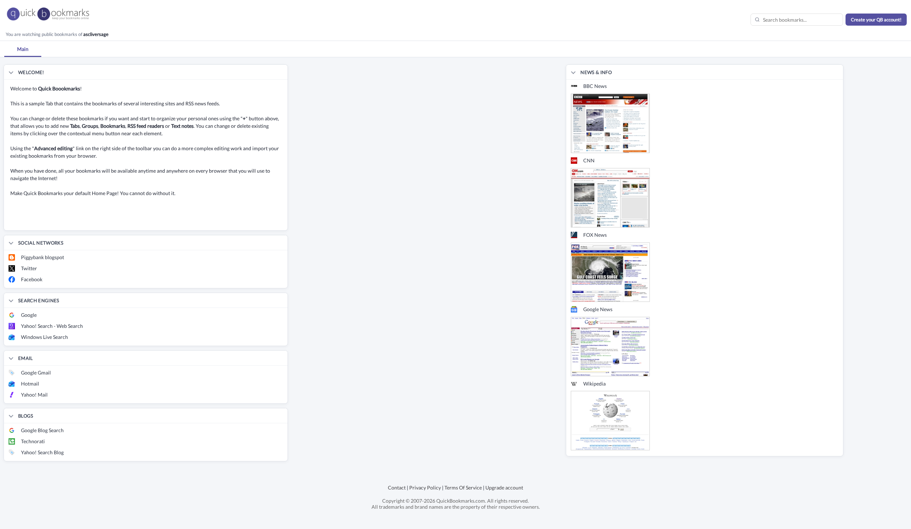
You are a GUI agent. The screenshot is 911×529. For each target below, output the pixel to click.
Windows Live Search (44, 337)
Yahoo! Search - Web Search (52, 326)
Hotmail (30, 384)
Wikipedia (594, 384)
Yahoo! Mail (34, 395)
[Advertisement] (87, 219)
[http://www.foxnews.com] (610, 271)
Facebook (31, 279)
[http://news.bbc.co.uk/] (610, 123)
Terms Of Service (463, 488)
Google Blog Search (42, 430)
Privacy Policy (425, 488)
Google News (597, 309)
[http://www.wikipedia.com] (610, 420)
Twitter (29, 268)
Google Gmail (36, 373)
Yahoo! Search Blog (42, 452)
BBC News (595, 86)
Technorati (33, 441)
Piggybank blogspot (42, 257)
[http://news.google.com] (610, 346)
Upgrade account (504, 488)
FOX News (595, 235)
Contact (397, 488)
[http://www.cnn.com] (610, 197)
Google (29, 315)
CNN (589, 160)
